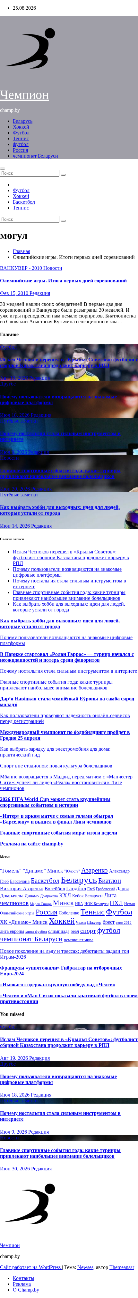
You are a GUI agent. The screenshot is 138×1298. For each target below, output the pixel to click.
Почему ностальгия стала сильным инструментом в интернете (68, 671)
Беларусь (22, 121)
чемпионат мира (78, 939)
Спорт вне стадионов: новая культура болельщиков (56, 765)
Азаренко (94, 870)
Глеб (91, 889)
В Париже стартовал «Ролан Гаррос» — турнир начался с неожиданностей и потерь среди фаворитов (67, 657)
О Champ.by (26, 1290)
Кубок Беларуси (87, 895)
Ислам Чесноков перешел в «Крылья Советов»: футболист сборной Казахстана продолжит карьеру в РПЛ (69, 362)
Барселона (20, 881)
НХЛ (116, 903)
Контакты (23, 1278)
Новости (52, 268)
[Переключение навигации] (2, 169)
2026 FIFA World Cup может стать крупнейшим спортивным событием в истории (55, 802)
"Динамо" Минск (43, 871)
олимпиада (58, 931)
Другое (8, 383)
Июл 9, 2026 (14, 452)
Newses (85, 1267)
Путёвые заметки (19, 421)
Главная (21, 251)
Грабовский (105, 889)
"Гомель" (11, 871)
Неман (129, 904)
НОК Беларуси (96, 904)
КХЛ (65, 895)
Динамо (32, 895)
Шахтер (94, 922)
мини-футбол (36, 931)
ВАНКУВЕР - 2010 (21, 268)
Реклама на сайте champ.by (31, 843)
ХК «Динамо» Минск (23, 922)
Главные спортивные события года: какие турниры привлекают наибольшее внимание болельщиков (60, 473)
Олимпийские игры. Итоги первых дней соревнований (63, 280)
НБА (79, 904)
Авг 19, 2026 (14, 378)
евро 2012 (124, 922)
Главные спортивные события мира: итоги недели (58, 832)
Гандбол (76, 888)
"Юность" (72, 871)
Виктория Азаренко (21, 888)
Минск (63, 903)
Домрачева (49, 896)
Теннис (21, 138)
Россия (20, 150)
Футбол (21, 132)
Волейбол (55, 888)
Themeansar (121, 1267)
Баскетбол (24, 202)
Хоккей (21, 127)
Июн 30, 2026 (15, 489)
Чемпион (24, 94)
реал (75, 931)
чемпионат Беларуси (35, 156)
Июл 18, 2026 (15, 415)
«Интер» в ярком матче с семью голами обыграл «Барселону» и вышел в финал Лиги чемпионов (56, 819)
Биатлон (109, 880)
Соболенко (69, 913)
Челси (81, 922)
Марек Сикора (41, 904)
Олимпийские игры (17, 913)
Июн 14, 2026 (15, 526)
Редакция (40, 293)
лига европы (12, 931)
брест (109, 922)
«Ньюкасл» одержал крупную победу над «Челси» (57, 984)
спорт (88, 930)
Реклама (22, 1284)
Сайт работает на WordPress (31, 1267)
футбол (21, 144)
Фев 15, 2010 (15, 293)
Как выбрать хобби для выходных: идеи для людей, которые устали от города (60, 510)
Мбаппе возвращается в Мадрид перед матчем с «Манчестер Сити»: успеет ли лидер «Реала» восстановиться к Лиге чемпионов (66, 782)
